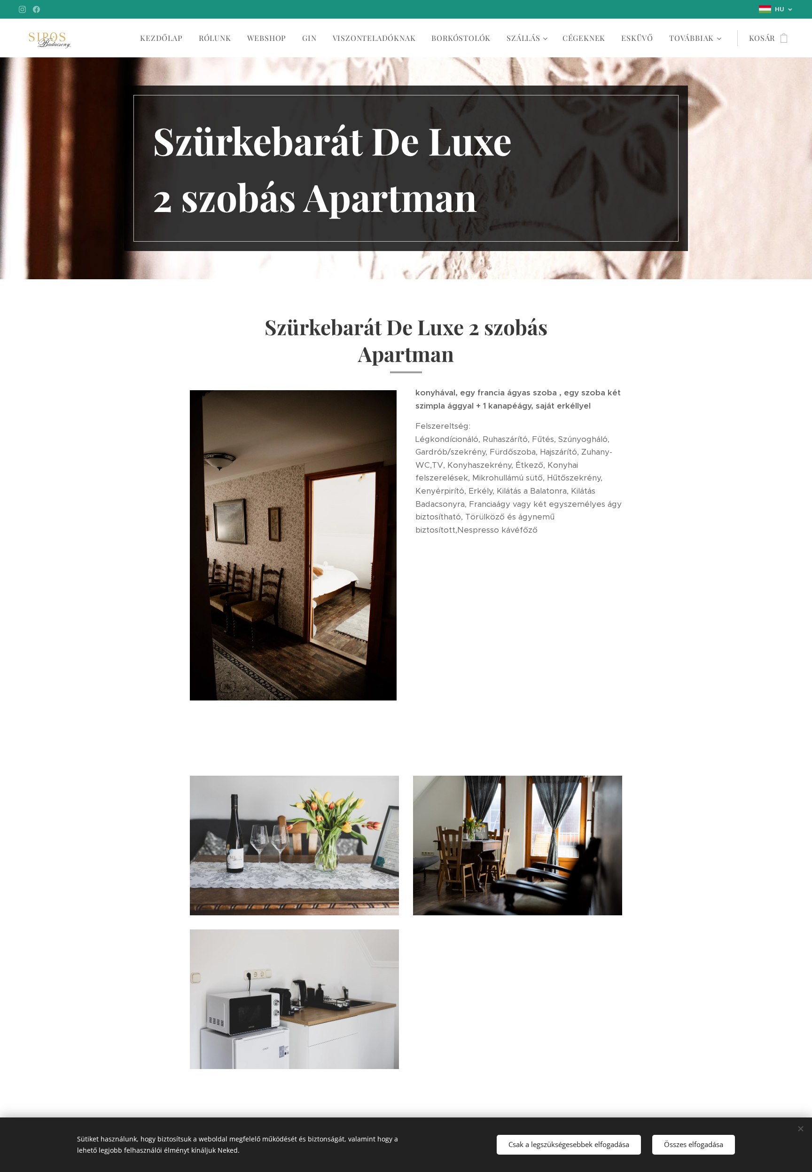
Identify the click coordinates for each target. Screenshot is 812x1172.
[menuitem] (161, 38)
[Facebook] (36, 9)
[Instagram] (22, 9)
